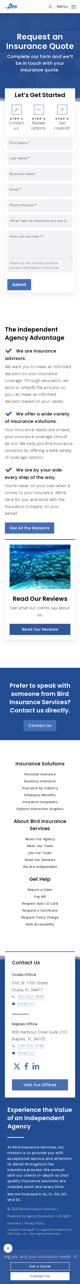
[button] (66, 6)
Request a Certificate (40, 910)
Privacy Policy (34, 1223)
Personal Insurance (40, 774)
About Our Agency (40, 839)
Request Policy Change (40, 917)
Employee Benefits (40, 795)
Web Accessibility (40, 924)
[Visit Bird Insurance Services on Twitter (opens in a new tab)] (17, 1067)
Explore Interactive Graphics (40, 808)
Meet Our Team (40, 845)
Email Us (26, 1003)
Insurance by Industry (40, 788)
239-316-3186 (31, 1045)
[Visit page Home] (11, 6)
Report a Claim (40, 889)
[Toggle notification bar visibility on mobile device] (8, 1248)
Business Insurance (40, 781)
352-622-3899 (31, 996)
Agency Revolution (40, 1216)
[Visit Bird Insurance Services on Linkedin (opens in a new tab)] (36, 1067)
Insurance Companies (40, 802)
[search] (50, 6)
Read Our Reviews (40, 859)
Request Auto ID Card (40, 903)
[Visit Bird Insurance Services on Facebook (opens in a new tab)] (26, 1067)
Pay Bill (40, 896)
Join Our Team (40, 852)
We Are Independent (40, 866)
